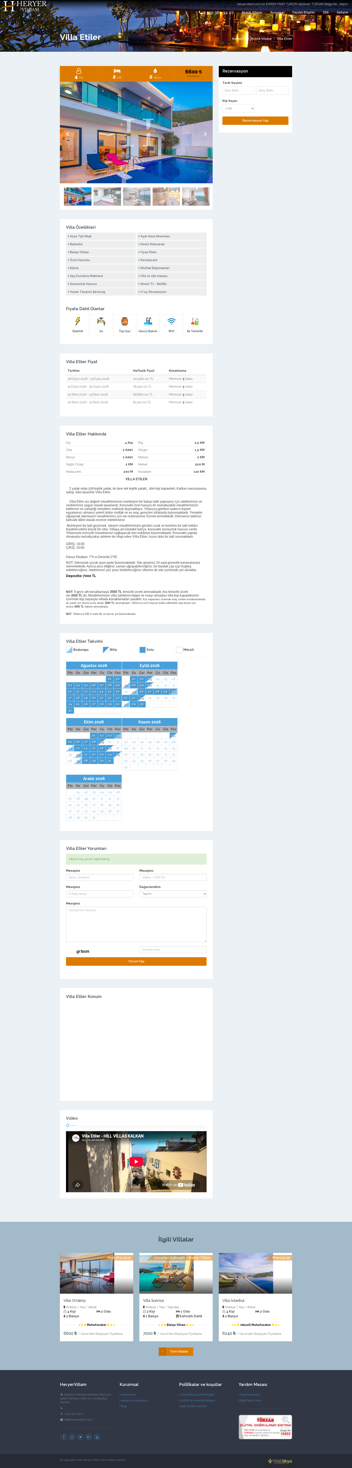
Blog (124, 1406)
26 (86, 704)
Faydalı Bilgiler (304, 12)
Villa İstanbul (233, 1300)
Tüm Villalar (179, 1351)
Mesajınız (73, 870)
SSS (326, 12)
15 (110, 691)
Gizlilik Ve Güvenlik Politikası (197, 1400)
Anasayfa (239, 38)
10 (70, 691)
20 (94, 698)
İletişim (342, 12)
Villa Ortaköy (75, 1300)
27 (94, 704)
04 (78, 685)
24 (70, 704)
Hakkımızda (128, 1394)
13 (94, 691)
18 (78, 698)
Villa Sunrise (153, 1300)
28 (102, 704)
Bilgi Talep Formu (251, 1400)
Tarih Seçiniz (232, 83)
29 (110, 704)
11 (78, 691)
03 (70, 685)
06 (94, 685)
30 (118, 704)
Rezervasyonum (250, 1394)
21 (102, 698)
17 (70, 698)
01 (110, 679)
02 (118, 679)
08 (110, 685)
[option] (136, 133)
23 (118, 698)
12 (86, 691)
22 (110, 698)
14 (102, 691)
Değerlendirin (150, 887)
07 (102, 685)
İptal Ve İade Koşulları (193, 1406)
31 (70, 710)
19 (86, 698)
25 (78, 704)
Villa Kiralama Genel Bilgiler (197, 1394)
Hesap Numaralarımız (134, 1400)
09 (118, 685)
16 (118, 691)
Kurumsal (277, 12)
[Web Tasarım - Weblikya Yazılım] (280, 1461)
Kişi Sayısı (229, 101)
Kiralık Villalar (252, 12)
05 (86, 685)
